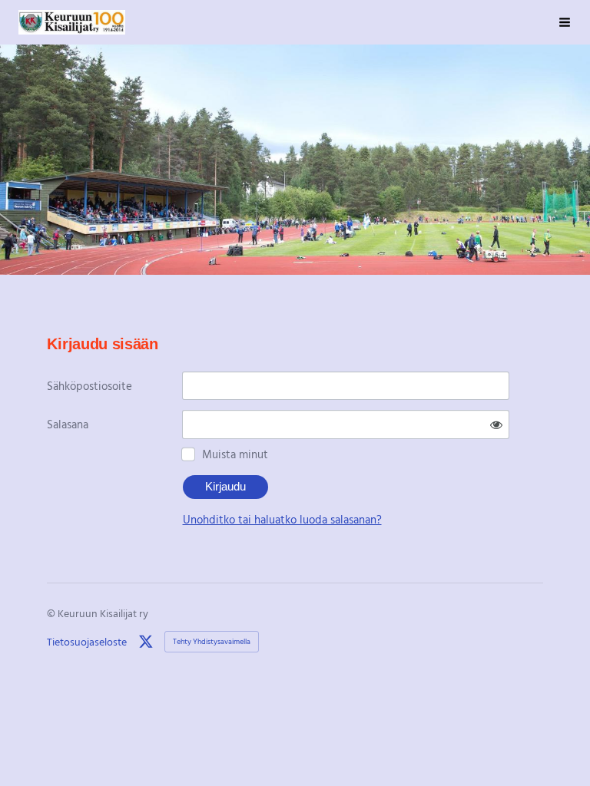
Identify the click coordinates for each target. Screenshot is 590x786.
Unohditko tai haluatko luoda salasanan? (282, 518)
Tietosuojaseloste (87, 641)
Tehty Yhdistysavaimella (211, 641)
